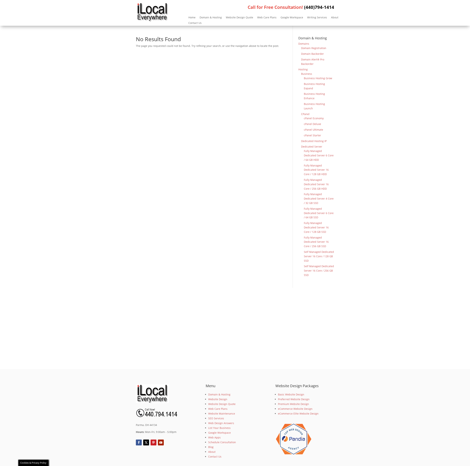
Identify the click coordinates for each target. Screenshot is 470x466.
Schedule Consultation (222, 442)
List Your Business (219, 428)
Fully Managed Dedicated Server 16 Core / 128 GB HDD (316, 170)
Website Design (217, 399)
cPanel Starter (312, 135)
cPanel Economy (314, 118)
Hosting (303, 69)
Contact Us (195, 23)
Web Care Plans (266, 17)
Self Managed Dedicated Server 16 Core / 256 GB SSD (319, 270)
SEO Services (216, 418)
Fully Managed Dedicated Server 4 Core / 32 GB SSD (319, 198)
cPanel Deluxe (312, 124)
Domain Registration (313, 48)
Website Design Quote (239, 17)
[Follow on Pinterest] (153, 442)
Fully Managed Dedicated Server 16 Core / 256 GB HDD (316, 184)
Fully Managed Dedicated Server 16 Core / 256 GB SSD (316, 242)
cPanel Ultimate (313, 129)
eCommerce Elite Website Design (298, 413)
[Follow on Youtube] (161, 442)
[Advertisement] (235, 328)
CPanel (305, 114)
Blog (211, 447)
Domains (303, 43)
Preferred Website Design (294, 399)
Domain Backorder (312, 53)
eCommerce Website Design (295, 409)
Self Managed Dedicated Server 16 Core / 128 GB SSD (319, 256)
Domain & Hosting (211, 17)
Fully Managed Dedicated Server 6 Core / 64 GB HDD (319, 155)
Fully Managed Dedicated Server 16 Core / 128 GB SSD (316, 227)
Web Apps (214, 437)
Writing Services (317, 17)
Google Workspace (292, 17)
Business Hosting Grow (318, 78)
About (334, 17)
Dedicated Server (311, 146)
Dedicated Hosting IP (314, 141)
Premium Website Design (293, 404)
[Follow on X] (146, 442)
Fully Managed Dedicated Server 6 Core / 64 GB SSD (319, 213)
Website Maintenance (221, 413)
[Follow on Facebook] (139, 442)
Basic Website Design (291, 394)
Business (306, 74)
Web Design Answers (221, 423)
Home (192, 17)
